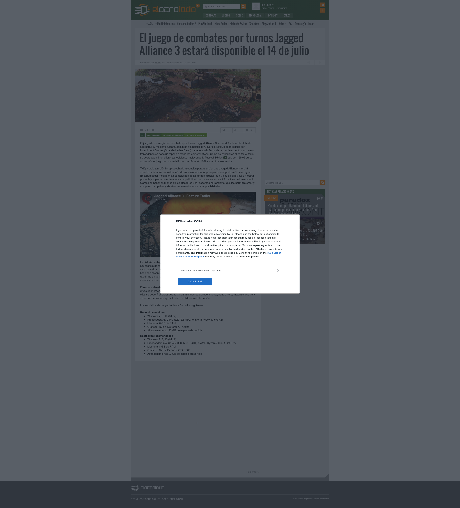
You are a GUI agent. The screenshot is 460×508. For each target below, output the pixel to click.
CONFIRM (195, 281)
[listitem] (230, 270)
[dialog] (230, 254)
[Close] (292, 221)
